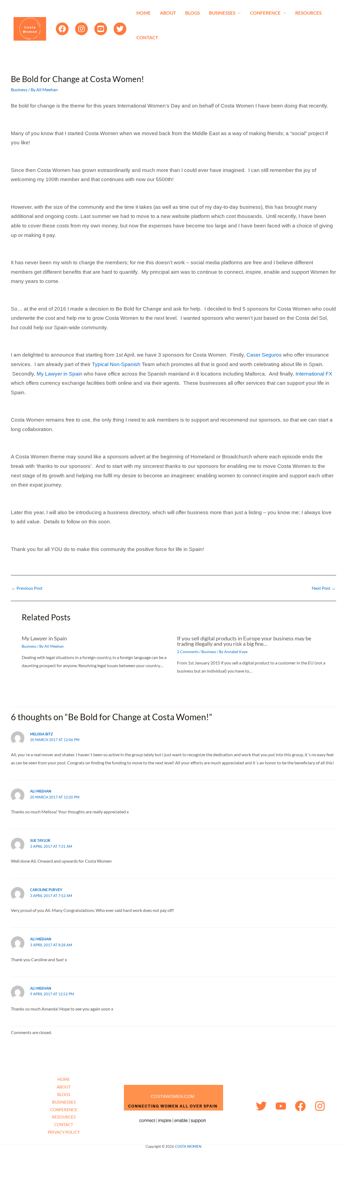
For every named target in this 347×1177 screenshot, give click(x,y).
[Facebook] (62, 28)
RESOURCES (308, 13)
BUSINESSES (222, 13)
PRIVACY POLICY (64, 1132)
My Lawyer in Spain (59, 374)
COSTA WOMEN (188, 1146)
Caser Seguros (264, 355)
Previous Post (27, 588)
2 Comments (187, 651)
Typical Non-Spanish (117, 364)
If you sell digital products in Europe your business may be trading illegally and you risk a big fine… (244, 641)
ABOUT (168, 13)
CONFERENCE (265, 13)
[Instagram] (81, 28)
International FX (313, 374)
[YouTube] (100, 28)
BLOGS (192, 13)
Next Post (324, 588)
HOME (143, 13)
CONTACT (147, 37)
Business (19, 89)
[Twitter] (120, 28)
